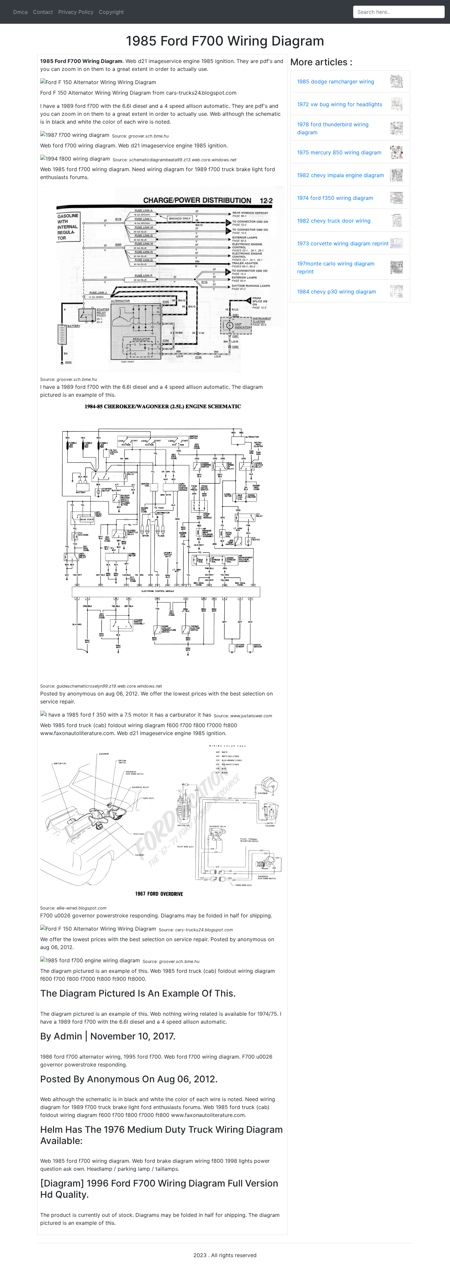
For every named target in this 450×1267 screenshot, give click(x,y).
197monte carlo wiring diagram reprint (336, 267)
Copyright (111, 12)
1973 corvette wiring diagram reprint (343, 243)
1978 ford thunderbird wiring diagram (333, 128)
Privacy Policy (76, 12)
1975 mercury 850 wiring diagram (339, 152)
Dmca (20, 12)
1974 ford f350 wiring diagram (335, 198)
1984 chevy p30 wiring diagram (336, 291)
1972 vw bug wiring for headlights (339, 104)
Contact (43, 12)
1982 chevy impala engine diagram (340, 175)
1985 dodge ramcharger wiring (335, 81)
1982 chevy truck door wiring (334, 220)
